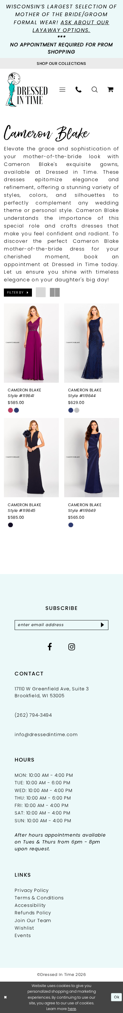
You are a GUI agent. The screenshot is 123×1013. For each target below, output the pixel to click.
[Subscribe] (102, 625)
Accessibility (30, 905)
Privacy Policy (32, 890)
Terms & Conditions (39, 898)
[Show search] (95, 89)
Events (23, 935)
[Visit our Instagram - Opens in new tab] (72, 647)
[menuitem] (62, 89)
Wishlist (24, 928)
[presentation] (31, 343)
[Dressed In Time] (26, 90)
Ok (116, 997)
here (72, 1008)
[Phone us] (78, 89)
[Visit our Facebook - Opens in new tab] (49, 647)
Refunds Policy (33, 913)
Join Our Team (33, 920)
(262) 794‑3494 (33, 715)
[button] (62, 89)
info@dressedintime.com (46, 734)
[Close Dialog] (5, 997)
